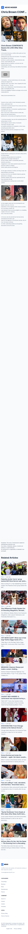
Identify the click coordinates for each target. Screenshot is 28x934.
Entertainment (4, 889)
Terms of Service (5, 916)
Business (3, 884)
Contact (3, 901)
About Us (3, 898)
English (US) (9, 928)
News (2, 886)
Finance (3, 891)
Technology (4, 881)
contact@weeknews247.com (8, 872)
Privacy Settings (18, 928)
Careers (3, 904)
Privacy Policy (4, 913)
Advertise (3, 906)
